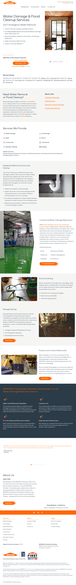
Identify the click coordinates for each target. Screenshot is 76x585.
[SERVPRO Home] (10, 2)
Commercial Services (52, 97)
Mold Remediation (8, 526)
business (23, 116)
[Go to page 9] (45, 465)
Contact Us (51, 7)
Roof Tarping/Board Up (56, 153)
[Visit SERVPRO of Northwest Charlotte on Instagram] (38, 512)
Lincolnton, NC (30, 80)
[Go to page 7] (41, 465)
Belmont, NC (45, 78)
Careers (29, 524)
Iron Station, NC (20, 80)
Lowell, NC (39, 80)
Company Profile (31, 521)
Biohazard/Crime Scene (19, 153)
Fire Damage (6, 524)
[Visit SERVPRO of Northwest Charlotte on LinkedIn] (34, 512)
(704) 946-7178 (67, 3)
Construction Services (52, 108)
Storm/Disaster (7, 529)
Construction (6, 532)
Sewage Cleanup (7, 153)
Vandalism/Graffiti (8, 155)
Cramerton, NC (54, 78)
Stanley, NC (9, 82)
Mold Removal (50, 101)
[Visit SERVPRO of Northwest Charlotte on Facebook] (42, 512)
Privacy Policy (54, 524)
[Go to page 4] (36, 465)
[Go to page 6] (40, 465)
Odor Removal (45, 153)
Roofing (5, 540)
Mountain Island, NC (60, 80)
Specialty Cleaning (8, 537)
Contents (15, 155)
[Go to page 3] (34, 465)
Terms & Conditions (56, 521)
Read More (8, 503)
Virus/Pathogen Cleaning (34, 153)
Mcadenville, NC (48, 80)
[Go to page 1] (31, 465)
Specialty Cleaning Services (54, 105)
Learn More (8, 340)
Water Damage (7, 521)
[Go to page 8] (43, 465)
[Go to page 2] (33, 465)
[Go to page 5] (38, 465)
